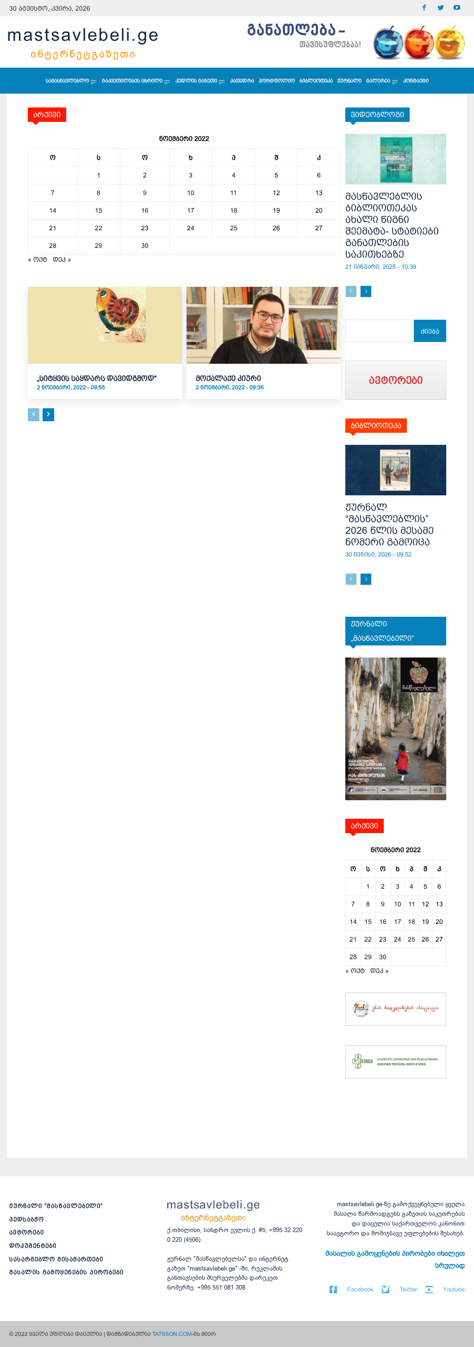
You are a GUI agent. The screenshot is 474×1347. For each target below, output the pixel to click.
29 (98, 245)
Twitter (408, 1289)
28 (52, 245)
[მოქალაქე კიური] (264, 325)
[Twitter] (440, 8)
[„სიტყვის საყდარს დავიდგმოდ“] (105, 325)
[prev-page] (33, 414)
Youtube (454, 1289)
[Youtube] (457, 8)
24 (190, 228)
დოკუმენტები (32, 1245)
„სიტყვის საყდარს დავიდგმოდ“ (96, 378)
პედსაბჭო (26, 1219)
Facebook (360, 1289)
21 (52, 228)
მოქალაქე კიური (228, 378)
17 (190, 210)
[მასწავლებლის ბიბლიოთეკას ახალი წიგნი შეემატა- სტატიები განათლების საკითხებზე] (396, 159)
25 (233, 228)
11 (233, 192)
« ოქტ (37, 259)
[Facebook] (424, 8)
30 (145, 245)
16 (145, 210)
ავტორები (26, 1232)
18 (233, 210)
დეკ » (62, 259)
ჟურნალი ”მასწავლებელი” (56, 1205)
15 (98, 210)
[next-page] (48, 414)
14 (52, 210)
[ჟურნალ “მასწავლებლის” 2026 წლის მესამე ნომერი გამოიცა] (396, 470)
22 (98, 228)
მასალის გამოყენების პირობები (66, 1272)
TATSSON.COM (172, 1334)
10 (190, 192)
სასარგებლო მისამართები (56, 1259)
